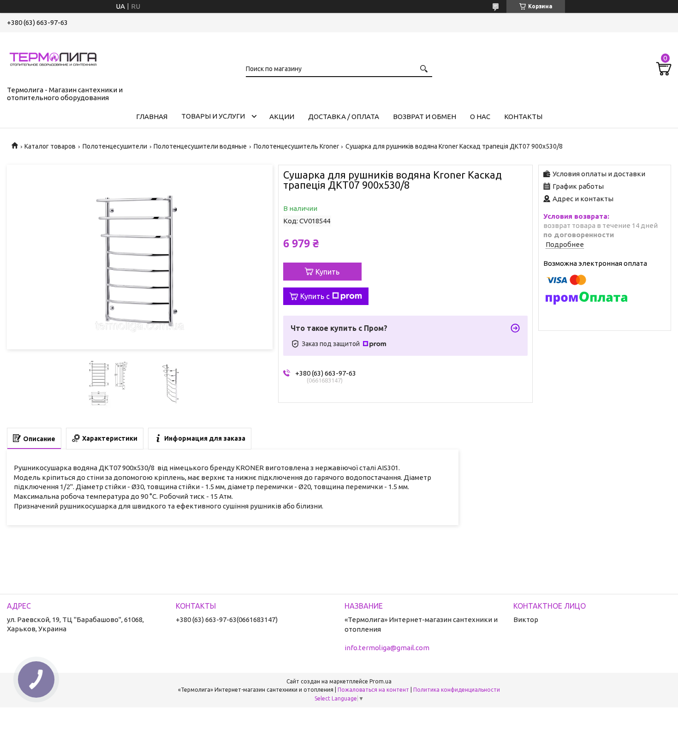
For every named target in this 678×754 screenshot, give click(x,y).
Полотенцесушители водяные (200, 146)
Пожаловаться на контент (373, 690)
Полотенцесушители (115, 146)
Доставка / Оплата (343, 116)
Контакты (523, 116)
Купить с (315, 296)
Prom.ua (380, 681)
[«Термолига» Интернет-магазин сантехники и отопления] (53, 57)
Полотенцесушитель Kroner (296, 146)
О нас (480, 116)
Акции (281, 116)
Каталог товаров (50, 146)
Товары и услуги (213, 116)
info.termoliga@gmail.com (387, 648)
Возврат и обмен (424, 116)
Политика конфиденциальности (456, 690)
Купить (327, 272)
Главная (151, 116)
